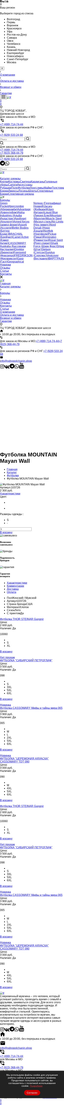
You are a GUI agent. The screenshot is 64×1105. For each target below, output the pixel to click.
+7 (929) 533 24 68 (11, 159)
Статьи (4, 308)
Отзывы (5, 302)
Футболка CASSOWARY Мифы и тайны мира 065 (31, 708)
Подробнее (36, 1085)
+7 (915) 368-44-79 (11, 152)
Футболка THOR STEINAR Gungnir (22, 619)
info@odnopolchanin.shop (16, 361)
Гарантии (6, 321)
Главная (5, 283)
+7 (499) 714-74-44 (11, 149)
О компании (7, 311)
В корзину (6, 532)
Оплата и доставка (12, 315)
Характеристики (10, 493)
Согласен (32, 1092)
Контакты (6, 305)
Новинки (5, 299)
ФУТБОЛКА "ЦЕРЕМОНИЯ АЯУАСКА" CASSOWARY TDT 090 (24, 760)
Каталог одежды (10, 286)
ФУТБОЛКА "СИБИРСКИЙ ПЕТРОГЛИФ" (26, 660)
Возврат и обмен (10, 318)
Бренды (5, 293)
